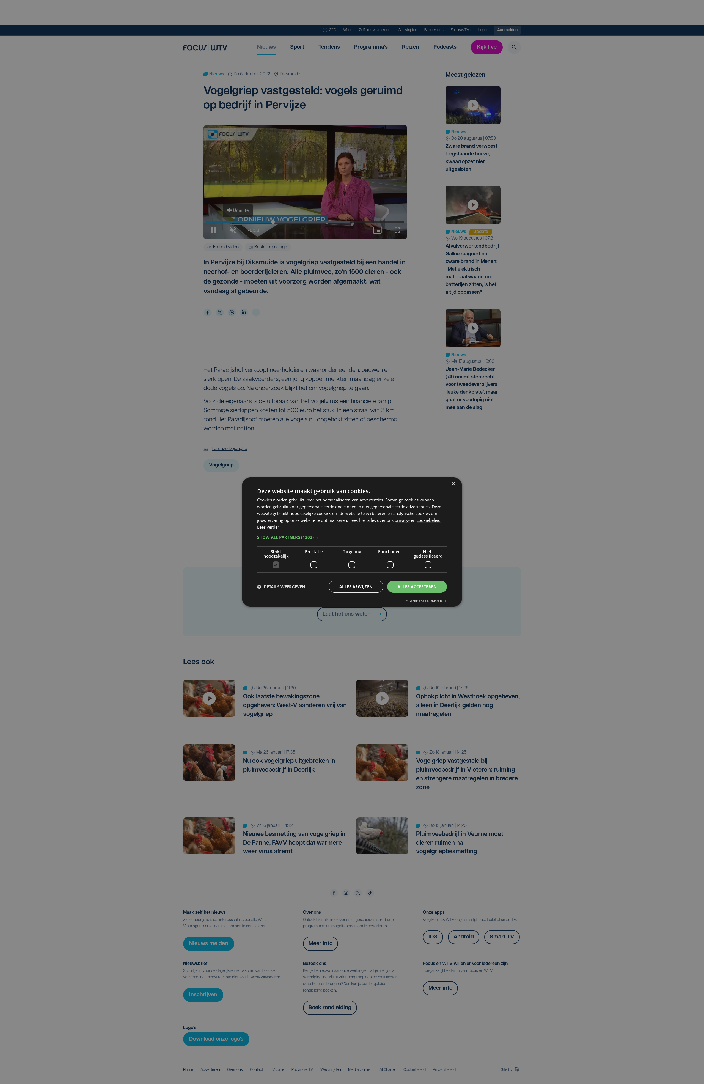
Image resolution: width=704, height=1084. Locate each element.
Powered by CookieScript (425, 601)
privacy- (402, 520)
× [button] (453, 484)
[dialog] (352, 542)
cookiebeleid (429, 520)
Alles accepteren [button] (417, 586)
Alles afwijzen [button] (356, 586)
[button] (352, 537)
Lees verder (268, 527)
